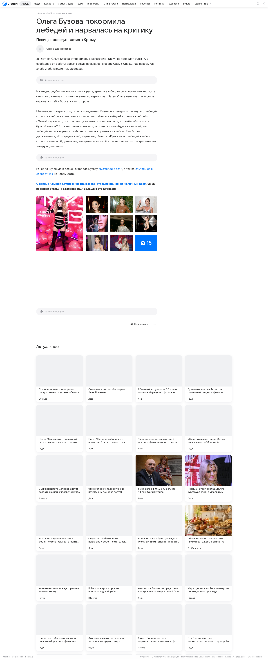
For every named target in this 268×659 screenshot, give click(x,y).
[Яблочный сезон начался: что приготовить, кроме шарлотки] (208, 528)
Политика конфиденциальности (195, 657)
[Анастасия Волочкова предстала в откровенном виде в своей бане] (159, 577)
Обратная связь (255, 657)
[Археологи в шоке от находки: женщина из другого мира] (109, 627)
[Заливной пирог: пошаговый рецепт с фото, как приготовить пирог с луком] (59, 528)
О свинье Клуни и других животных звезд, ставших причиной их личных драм (91, 183)
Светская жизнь (64, 13)
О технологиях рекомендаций (165, 657)
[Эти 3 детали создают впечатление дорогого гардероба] (208, 627)
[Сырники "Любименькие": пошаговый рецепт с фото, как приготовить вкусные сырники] (109, 528)
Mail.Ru (6, 657)
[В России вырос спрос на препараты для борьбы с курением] (109, 577)
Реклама (29, 657)
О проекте (144, 657)
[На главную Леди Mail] (12, 3)
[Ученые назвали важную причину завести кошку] (59, 577)
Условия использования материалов (229, 657)
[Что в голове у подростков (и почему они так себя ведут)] (109, 478)
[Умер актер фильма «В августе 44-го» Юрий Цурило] (159, 478)
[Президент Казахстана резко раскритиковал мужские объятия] (59, 378)
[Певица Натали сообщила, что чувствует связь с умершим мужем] (208, 478)
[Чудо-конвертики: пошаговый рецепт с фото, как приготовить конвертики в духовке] (159, 428)
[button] (59, 223)
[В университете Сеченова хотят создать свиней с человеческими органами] (59, 478)
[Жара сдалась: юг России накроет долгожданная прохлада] (208, 577)
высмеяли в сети (110, 168)
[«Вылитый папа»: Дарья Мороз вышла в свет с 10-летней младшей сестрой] (208, 428)
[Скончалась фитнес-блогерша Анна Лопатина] (109, 378)
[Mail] (4, 3)
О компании (17, 657)
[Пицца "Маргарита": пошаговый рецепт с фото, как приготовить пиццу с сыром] (59, 428)
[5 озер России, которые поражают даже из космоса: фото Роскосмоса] (159, 627)
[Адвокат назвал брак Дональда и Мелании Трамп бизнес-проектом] (159, 528)
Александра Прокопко (58, 49)
